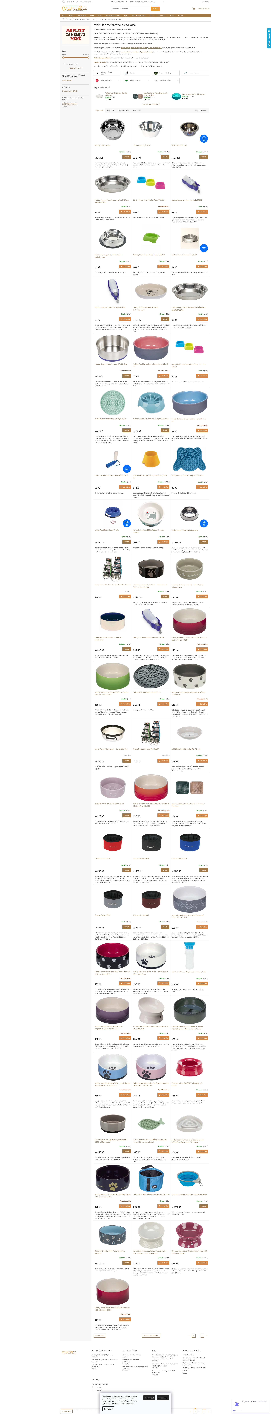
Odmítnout (149, 1398)
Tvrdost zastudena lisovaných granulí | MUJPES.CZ (135, 1368)
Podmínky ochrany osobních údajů (194, 1368)
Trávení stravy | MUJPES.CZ (131, 1355)
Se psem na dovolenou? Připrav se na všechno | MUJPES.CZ (165, 1365)
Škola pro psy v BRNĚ (69, 91)
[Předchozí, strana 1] (194, 1336)
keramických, (125, 48)
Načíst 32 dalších (151, 1336)
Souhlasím (163, 1398)
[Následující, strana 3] (202, 1336)
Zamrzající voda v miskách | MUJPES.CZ (131, 1361)
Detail (126, 157)
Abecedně (136, 110)
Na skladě (71, 64)
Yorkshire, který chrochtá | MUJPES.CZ (104, 1360)
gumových (143, 48)
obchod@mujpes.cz (101, 1384)
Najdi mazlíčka (67, 80)
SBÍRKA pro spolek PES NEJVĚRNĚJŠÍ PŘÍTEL (70, 104)
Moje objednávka (117, 1)
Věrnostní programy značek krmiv (142, 1)
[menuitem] (63, 15)
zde (132, 1403)
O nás (185, 1373)
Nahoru (100, 1336)
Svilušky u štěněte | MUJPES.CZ (102, 1355)
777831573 (98, 1387)
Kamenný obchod (189, 1360)
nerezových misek (154, 48)
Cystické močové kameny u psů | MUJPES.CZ (102, 1365)
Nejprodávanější (123, 110)
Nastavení (108, 1409)
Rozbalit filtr (75, 68)
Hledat (155, 9)
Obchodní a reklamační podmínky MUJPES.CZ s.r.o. (194, 1364)
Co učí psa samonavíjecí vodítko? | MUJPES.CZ (163, 1372)
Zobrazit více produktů (150, 104)
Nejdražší (110, 110)
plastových (135, 48)
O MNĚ (185, 1370)
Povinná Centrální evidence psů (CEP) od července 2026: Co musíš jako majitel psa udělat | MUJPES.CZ (165, 1357)
